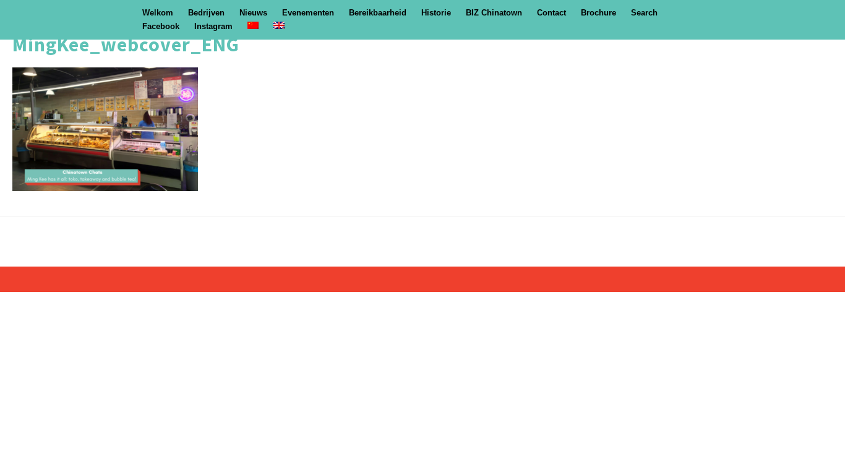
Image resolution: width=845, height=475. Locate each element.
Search (644, 12)
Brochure (598, 12)
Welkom (157, 12)
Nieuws (253, 12)
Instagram (213, 26)
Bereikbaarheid (377, 12)
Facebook (160, 26)
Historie (436, 12)
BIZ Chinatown (494, 12)
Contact (551, 12)
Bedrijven (206, 12)
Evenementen (308, 12)
